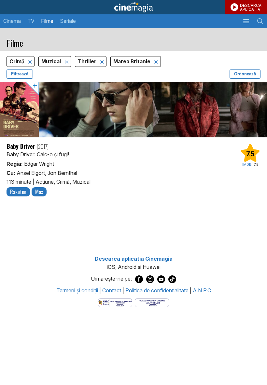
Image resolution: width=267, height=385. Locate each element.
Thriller (88, 61)
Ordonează (245, 73)
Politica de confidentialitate (157, 290)
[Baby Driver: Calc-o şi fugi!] (133, 109)
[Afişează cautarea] (260, 21)
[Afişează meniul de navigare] (246, 21)
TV (31, 21)
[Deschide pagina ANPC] (115, 302)
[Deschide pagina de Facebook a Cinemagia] (139, 279)
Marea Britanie (132, 61)
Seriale (68, 21)
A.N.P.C (202, 290)
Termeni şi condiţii (77, 290)
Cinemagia (133, 7)
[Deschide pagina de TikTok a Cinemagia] (172, 279)
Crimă (17, 61)
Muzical (51, 61)
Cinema (12, 21)
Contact (111, 290)
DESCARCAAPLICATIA (250, 7)
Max (39, 192)
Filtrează (19, 73)
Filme (47, 21)
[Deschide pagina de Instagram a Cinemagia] (150, 279)
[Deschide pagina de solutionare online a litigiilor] (152, 302)
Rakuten (18, 192)
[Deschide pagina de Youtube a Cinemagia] (161, 279)
